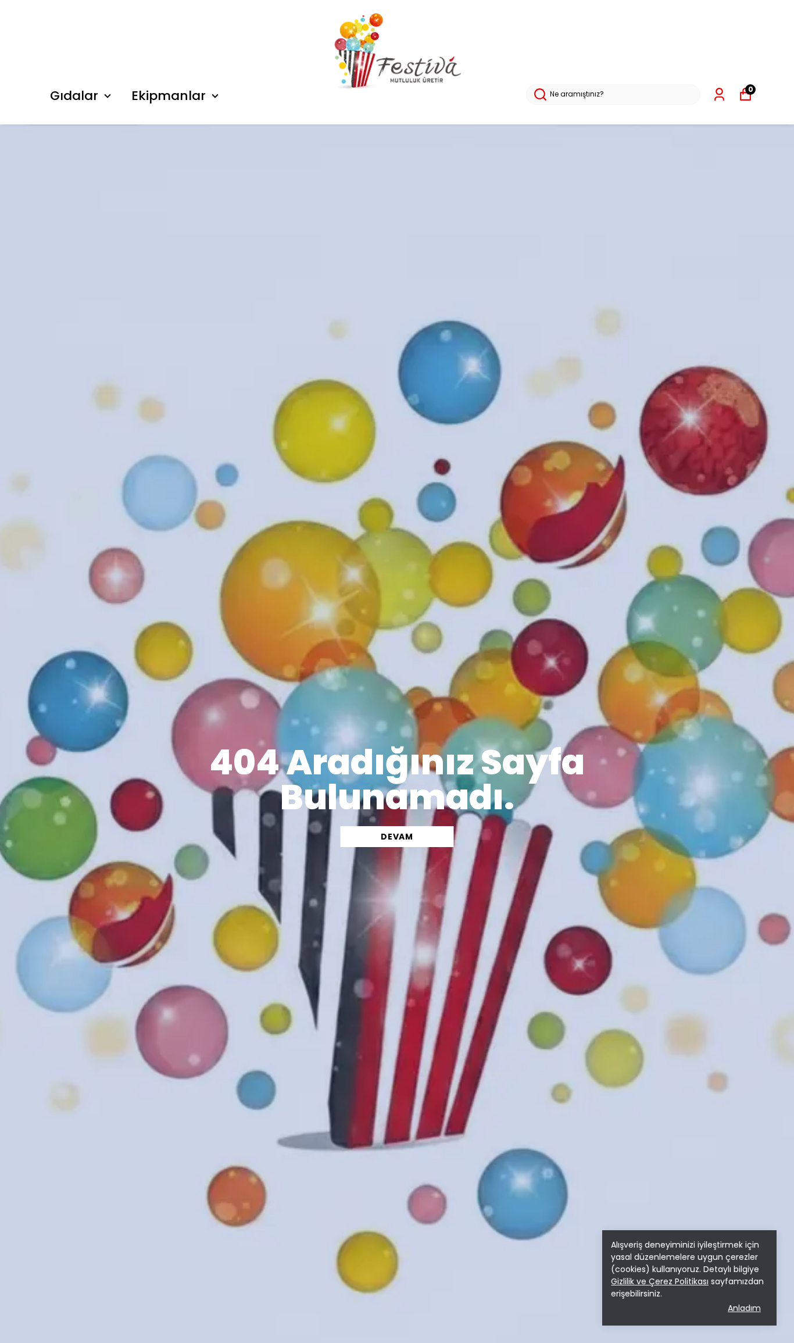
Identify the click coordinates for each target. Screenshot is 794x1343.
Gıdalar (74, 96)
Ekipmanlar (168, 96)
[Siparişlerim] (719, 94)
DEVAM (397, 836)
